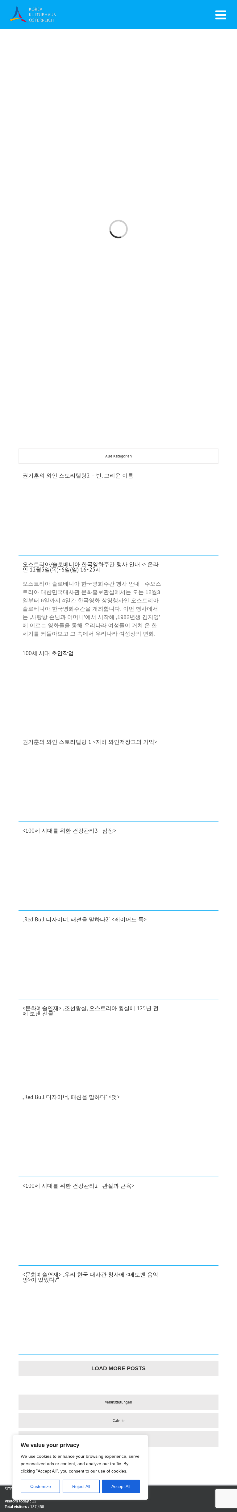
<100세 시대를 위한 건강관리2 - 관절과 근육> (78, 1185)
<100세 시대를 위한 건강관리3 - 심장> (69, 830)
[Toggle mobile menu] (221, 15)
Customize (40, 1486)
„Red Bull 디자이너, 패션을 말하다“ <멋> (71, 1096)
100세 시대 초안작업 (48, 653)
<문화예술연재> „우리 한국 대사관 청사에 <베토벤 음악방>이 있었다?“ (90, 1277)
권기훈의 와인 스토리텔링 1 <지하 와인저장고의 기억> (90, 741)
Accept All (120, 1486)
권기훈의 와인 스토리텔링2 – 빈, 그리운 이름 (78, 475)
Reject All (81, 1486)
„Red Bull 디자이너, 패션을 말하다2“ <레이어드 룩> (85, 919)
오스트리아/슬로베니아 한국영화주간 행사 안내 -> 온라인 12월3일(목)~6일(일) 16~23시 (91, 567)
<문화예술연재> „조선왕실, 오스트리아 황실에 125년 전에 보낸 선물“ (91, 1011)
